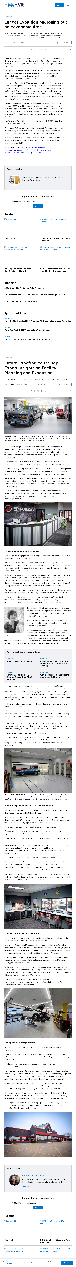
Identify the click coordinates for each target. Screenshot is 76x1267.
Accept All (67, 1263)
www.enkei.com (47, 150)
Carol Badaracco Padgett (13, 384)
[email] (45, 50)
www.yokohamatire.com (35, 147)
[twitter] (38, 50)
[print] (71, 50)
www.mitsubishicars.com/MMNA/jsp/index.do (23, 153)
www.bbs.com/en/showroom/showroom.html (22, 150)
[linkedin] (35, 50)
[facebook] (31, 50)
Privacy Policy (8, 1263)
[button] (5, 5)
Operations (8, 16)
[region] (38, 1263)
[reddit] (41, 50)
